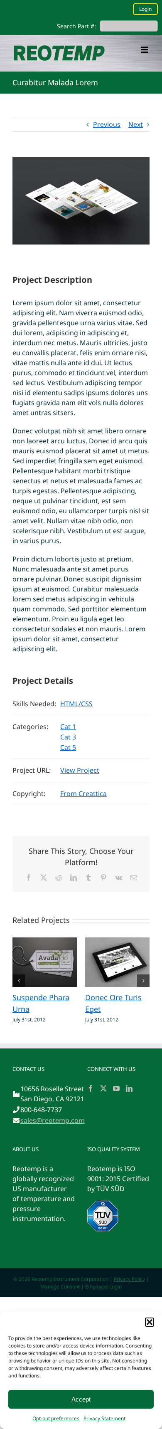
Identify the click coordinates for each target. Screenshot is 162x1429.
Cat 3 (68, 737)
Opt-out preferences (55, 1418)
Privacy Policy (129, 1279)
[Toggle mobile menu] (145, 49)
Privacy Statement (104, 1418)
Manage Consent (60, 1286)
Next (135, 124)
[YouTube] (116, 1088)
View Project (79, 770)
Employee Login (103, 1286)
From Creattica (83, 793)
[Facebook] (90, 1088)
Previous (106, 124)
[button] (149, 1322)
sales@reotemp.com (52, 1120)
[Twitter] (103, 1088)
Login (145, 8)
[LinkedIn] (129, 1088)
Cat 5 (68, 747)
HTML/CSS (76, 703)
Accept (81, 1399)
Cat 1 (68, 726)
